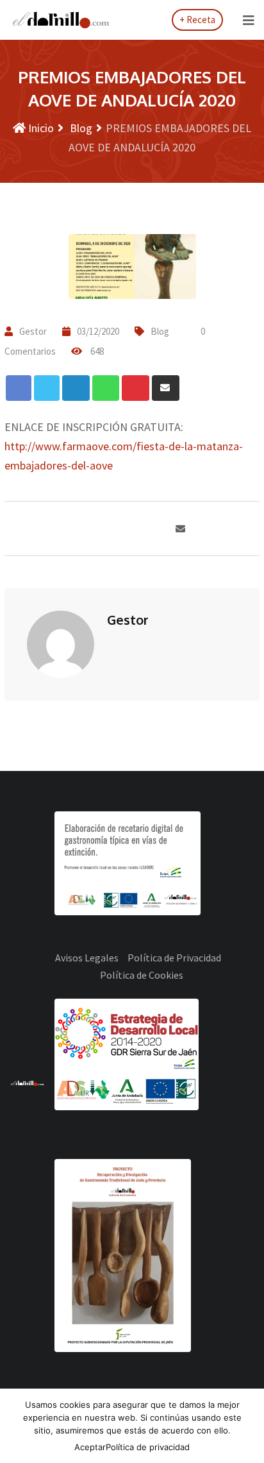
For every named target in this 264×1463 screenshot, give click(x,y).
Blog (79, 128)
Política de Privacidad (174, 957)
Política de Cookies (141, 974)
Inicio (40, 128)
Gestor (33, 331)
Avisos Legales (87, 957)
